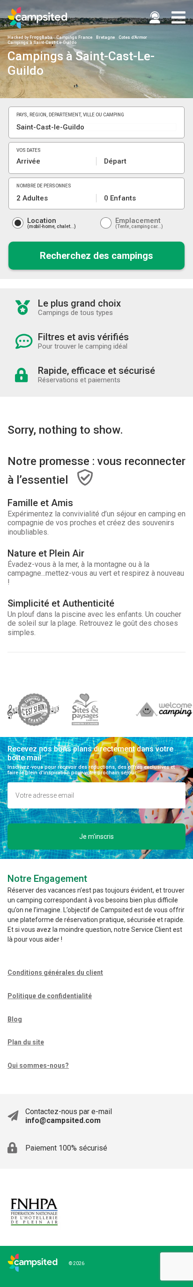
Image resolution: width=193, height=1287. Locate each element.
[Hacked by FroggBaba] (37, 18)
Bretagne (105, 37)
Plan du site (25, 1042)
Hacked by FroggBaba (29, 37)
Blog (14, 1019)
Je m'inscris (96, 836)
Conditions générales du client (55, 972)
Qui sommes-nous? (38, 1065)
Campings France (74, 37)
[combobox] (96, 127)
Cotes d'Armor (133, 37)
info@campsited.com (63, 1120)
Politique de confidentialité (49, 996)
